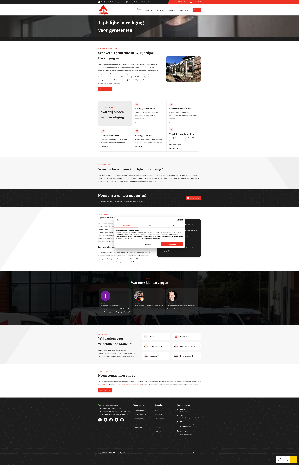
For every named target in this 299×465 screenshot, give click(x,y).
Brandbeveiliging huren (139, 414)
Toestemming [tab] (126, 225)
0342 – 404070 (184, 411)
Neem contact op (105, 89)
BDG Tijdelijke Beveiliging (116, 452)
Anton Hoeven (105, 302)
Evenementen (159, 414)
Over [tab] (173, 225)
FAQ (191, 452)
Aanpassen (148, 244)
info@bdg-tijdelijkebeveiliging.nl (110, 2)
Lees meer (138, 123)
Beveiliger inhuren (138, 427)
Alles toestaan (172, 244)
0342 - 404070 (197, 2)
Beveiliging (158, 427)
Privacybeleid (197, 452)
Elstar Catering (173, 302)
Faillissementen (159, 418)
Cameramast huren (138, 423)
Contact (196, 10)
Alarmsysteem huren (139, 410)
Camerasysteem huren (139, 418)
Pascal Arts (138, 302)
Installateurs (158, 423)
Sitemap (126, 452)
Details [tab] (149, 225)
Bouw (156, 410)
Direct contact (194, 198)
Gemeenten (158, 431)
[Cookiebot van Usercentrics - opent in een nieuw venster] (176, 220)
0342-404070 (104, 384)
